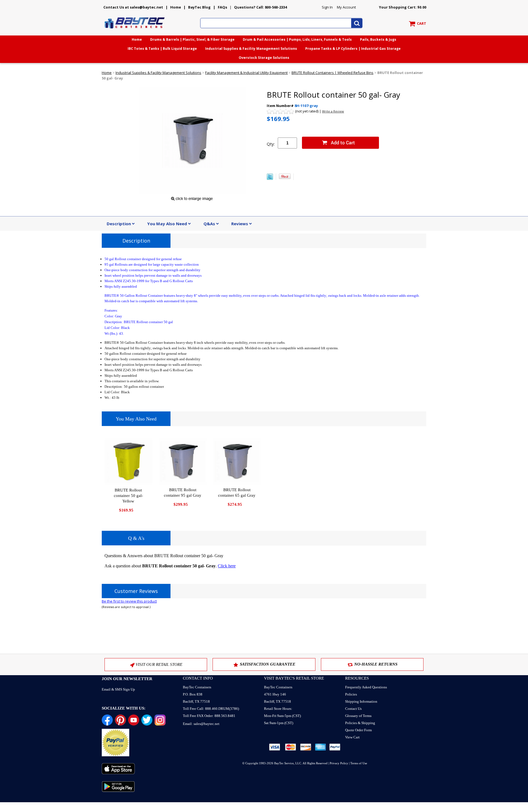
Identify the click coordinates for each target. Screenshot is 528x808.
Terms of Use (358, 763)
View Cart (352, 737)
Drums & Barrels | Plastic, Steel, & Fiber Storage (192, 39)
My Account (346, 7)
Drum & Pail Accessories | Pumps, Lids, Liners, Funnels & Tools (297, 39)
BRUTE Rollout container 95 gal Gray (182, 493)
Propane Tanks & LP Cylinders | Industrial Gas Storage (353, 48)
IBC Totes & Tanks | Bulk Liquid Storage (162, 48)
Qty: (271, 144)
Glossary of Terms (358, 716)
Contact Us (353, 709)
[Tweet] (270, 178)
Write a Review (333, 111)
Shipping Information (361, 701)
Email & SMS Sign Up (118, 689)
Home (175, 7)
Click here (227, 566)
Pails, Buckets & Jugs (378, 39)
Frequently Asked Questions (366, 687)
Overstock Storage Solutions (264, 57)
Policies (351, 694)
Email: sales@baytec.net (201, 724)
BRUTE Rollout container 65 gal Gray (236, 493)
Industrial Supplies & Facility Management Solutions (251, 48)
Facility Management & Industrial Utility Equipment (246, 72)
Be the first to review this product (129, 601)
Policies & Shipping (360, 723)
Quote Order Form (358, 730)
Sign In (327, 7)
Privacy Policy (339, 763)
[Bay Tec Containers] (135, 30)
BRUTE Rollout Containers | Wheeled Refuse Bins (332, 72)
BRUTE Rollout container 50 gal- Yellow (128, 495)
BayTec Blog (199, 7)
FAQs (222, 7)
